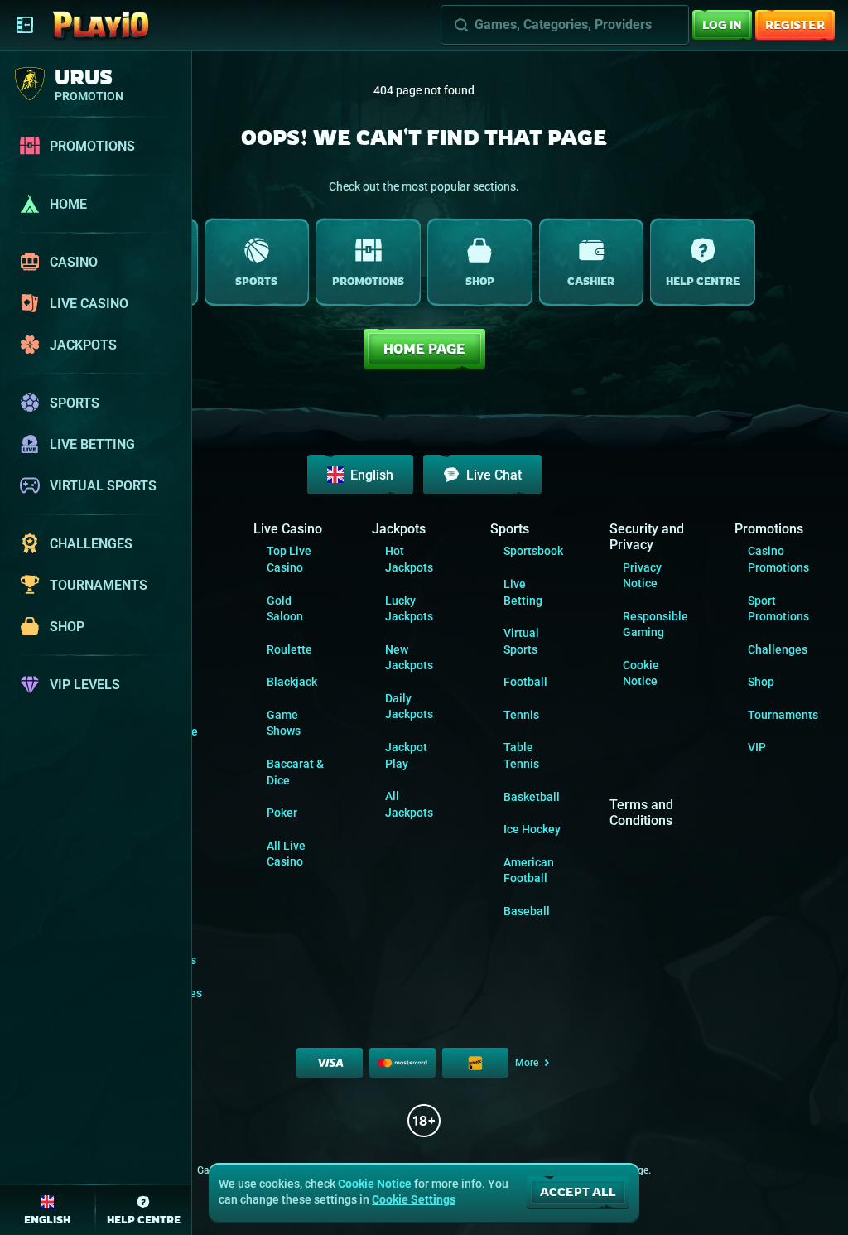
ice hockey (532, 829)
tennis (521, 714)
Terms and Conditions (641, 812)
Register (795, 24)
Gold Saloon (285, 609)
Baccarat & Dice (295, 772)
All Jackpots (409, 804)
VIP (757, 747)
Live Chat (494, 475)
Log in (722, 24)
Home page (424, 348)
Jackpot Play (406, 755)
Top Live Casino (289, 559)
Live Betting (523, 592)
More (526, 1063)
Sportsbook (533, 550)
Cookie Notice (641, 673)
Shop (761, 681)
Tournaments (783, 714)
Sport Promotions (778, 609)
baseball (527, 911)
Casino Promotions (778, 559)
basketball (532, 796)
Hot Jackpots (409, 559)
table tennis (521, 755)
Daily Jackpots (409, 706)
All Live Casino (286, 854)
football (525, 681)
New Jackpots (409, 658)
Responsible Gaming (655, 624)
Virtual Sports (521, 641)
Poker (282, 812)
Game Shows (284, 723)
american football (529, 870)
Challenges (777, 649)
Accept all (578, 1191)
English (371, 475)
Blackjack (292, 681)
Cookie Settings (413, 1199)
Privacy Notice (642, 576)
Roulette (289, 649)
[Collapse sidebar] (25, 25)
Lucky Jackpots (409, 609)
